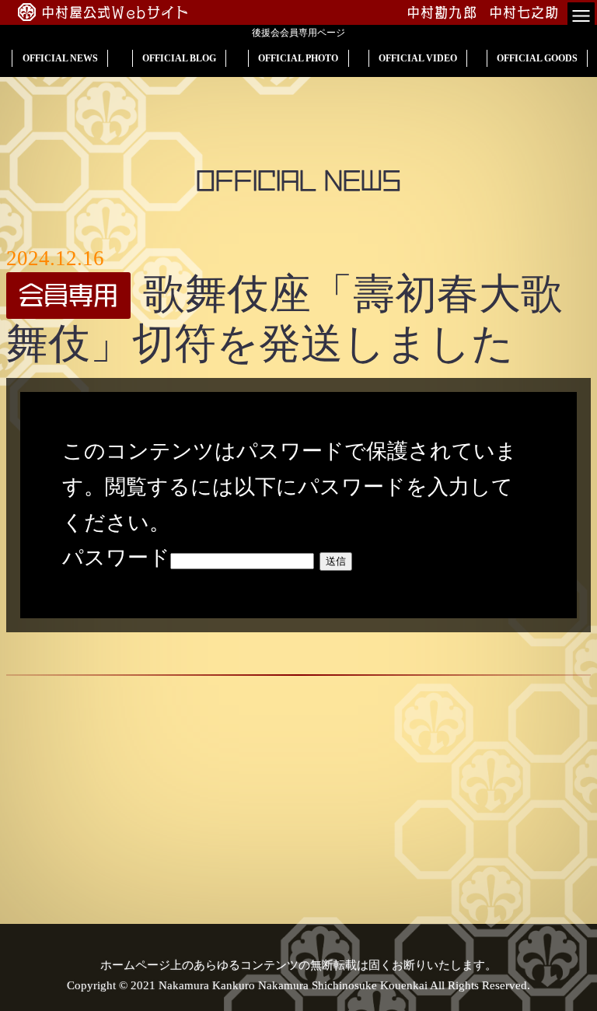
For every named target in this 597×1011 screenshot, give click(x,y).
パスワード (116, 557)
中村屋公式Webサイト (116, 12)
